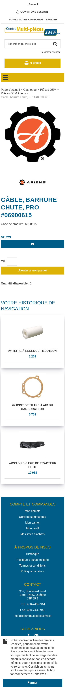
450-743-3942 (36, 610)
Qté (3, 261)
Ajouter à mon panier (32, 270)
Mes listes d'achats (32, 534)
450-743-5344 (36, 604)
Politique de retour (32, 571)
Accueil (33, 4)
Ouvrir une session (34, 11)
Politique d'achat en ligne (32, 559)
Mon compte (32, 511)
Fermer (32, 682)
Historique (32, 554)
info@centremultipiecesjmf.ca (32, 615)
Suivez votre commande (26, 19)
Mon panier (32, 522)
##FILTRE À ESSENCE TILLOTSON (32, 350)
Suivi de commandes (32, 516)
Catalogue (30, 89)
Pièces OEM (48, 89)
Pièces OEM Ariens (13, 93)
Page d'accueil (10, 89)
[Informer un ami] (32, 244)
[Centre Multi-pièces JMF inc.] (32, 31)
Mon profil (32, 528)
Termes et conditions (32, 565)
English (51, 19)
